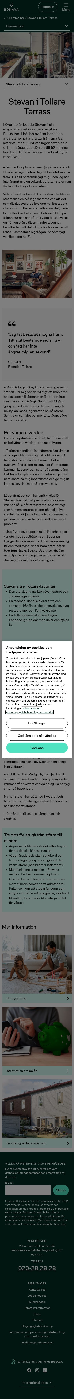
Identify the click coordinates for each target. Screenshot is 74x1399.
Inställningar (37, 723)
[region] (37, 699)
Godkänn (37, 748)
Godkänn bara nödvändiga (37, 735)
